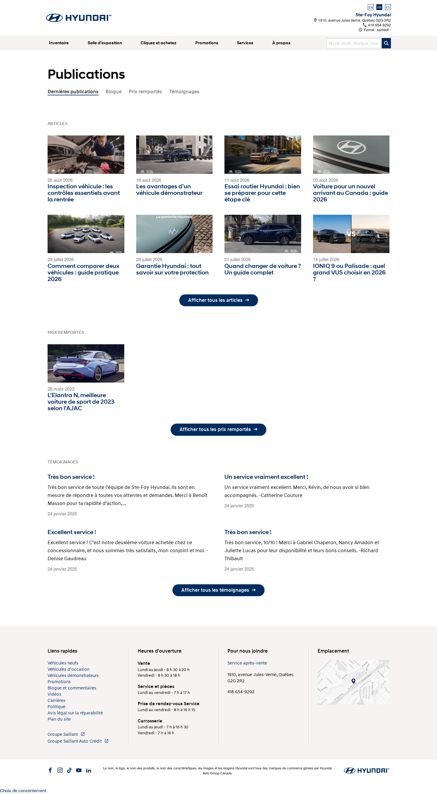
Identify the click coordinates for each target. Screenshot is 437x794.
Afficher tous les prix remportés (216, 429)
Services (245, 42)
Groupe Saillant (63, 734)
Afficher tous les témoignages (215, 590)
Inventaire (59, 42)
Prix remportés (145, 92)
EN (371, 7)
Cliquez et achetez (158, 42)
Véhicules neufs (63, 663)
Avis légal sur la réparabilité (75, 713)
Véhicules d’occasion (68, 669)
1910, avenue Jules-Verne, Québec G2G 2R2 (354, 20)
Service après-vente (247, 663)
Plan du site (59, 719)
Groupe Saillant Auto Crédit (75, 741)
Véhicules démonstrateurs (73, 675)
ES (388, 7)
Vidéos (54, 694)
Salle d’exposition (105, 42)
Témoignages (184, 92)
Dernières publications (73, 92)
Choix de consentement (23, 790)
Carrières (56, 700)
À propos (281, 42)
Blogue (114, 92)
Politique (56, 707)
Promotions (206, 42)
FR (379, 7)
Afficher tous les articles (216, 300)
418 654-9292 (379, 24)
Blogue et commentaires (72, 688)
